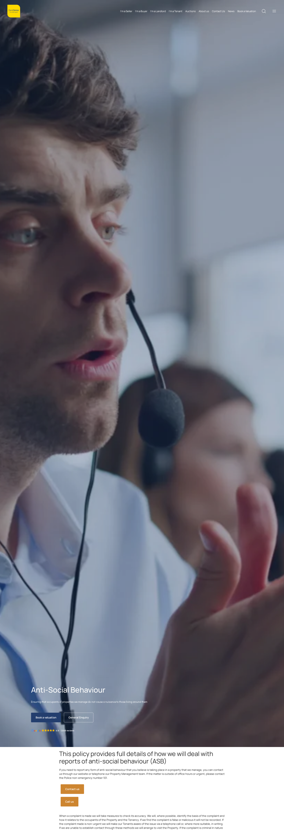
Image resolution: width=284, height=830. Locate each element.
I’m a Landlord (158, 11)
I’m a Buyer (141, 11)
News (231, 11)
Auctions (190, 11)
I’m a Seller (126, 11)
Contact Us (218, 11)
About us (204, 11)
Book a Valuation (246, 11)
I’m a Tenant (175, 11)
